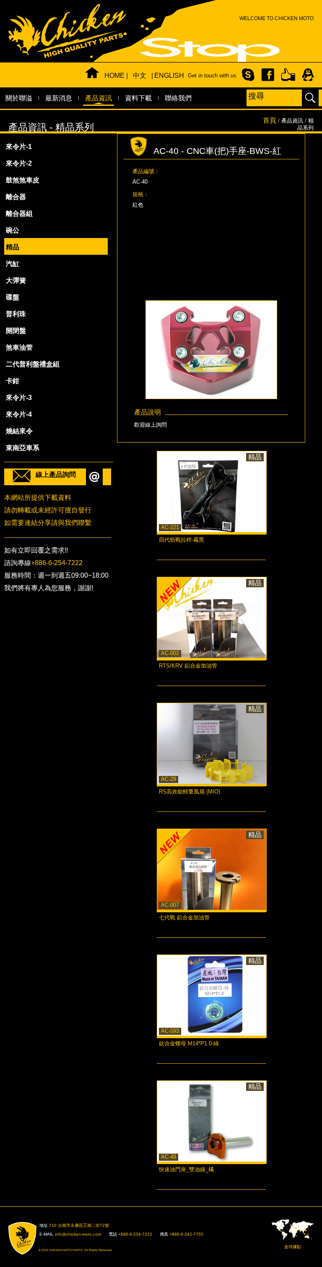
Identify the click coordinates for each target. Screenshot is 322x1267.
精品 (12, 247)
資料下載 (138, 98)
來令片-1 (19, 146)
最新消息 (58, 98)
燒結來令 (19, 431)
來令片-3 (19, 397)
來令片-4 (19, 414)
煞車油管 (19, 347)
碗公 (12, 230)
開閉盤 (16, 330)
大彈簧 (16, 280)
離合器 (16, 196)
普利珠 (16, 313)
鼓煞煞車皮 (22, 180)
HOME (114, 75)
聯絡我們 (178, 98)
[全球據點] (293, 1229)
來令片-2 (19, 163)
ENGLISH (164, 75)
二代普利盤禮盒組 (33, 364)
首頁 (269, 120)
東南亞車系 (22, 447)
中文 (139, 75)
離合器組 (19, 213)
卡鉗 (12, 380)
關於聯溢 (18, 98)
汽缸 (12, 263)
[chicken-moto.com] (27, 1238)
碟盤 (12, 297)
